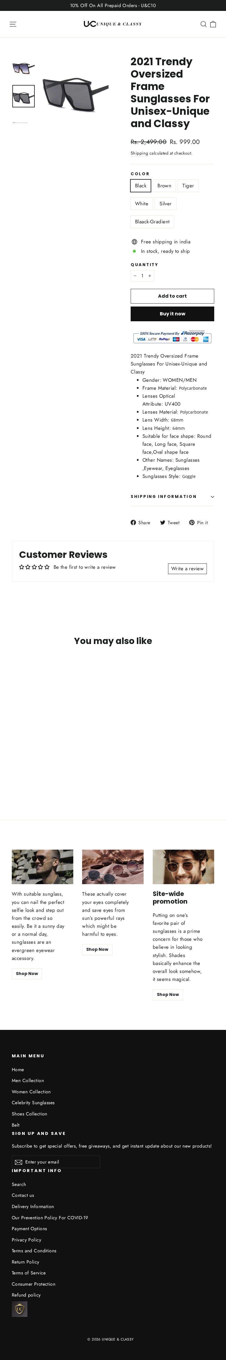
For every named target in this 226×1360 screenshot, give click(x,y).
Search (19, 1184)
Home (18, 1069)
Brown (164, 185)
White (141, 203)
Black (140, 185)
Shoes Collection (29, 1113)
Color (140, 174)
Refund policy (26, 1295)
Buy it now (172, 313)
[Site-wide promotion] (183, 867)
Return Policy (25, 1262)
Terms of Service (29, 1272)
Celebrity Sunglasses (33, 1102)
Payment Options (29, 1228)
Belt (16, 1125)
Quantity (145, 265)
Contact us (23, 1195)
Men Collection (28, 1080)
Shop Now (27, 973)
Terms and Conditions (34, 1250)
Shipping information (164, 496)
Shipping (139, 153)
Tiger (188, 185)
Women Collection (31, 1091)
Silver (165, 203)
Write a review (187, 568)
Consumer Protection (33, 1284)
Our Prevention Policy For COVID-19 (50, 1217)
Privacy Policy (26, 1239)
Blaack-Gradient (152, 221)
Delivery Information (33, 1206)
